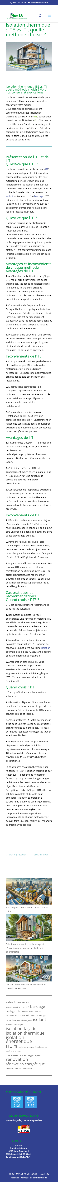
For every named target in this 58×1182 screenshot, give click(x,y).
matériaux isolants (13, 1051)
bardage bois (13, 1011)
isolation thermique (25, 1033)
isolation (45, 647)
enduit (9, 196)
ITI (35, 120)
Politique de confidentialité (34, 1177)
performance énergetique (23, 1055)
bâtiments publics (13, 1015)
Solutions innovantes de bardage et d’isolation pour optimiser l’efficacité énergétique (25, 948)
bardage (38, 196)
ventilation (27, 1068)
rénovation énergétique (25, 1064)
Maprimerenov (41, 1047)
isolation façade (21, 1029)
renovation (17, 1059)
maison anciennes (26, 1047)
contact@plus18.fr (21, 1157)
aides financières (17, 1002)
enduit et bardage (38, 1015)
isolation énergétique (19, 1039)
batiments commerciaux (32, 1011)
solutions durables (13, 1068)
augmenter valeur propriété (17, 1007)
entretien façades (24, 1020)
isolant (39, 1019)
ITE (35, 116)
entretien (11, 1020)
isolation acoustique (14, 1024)
